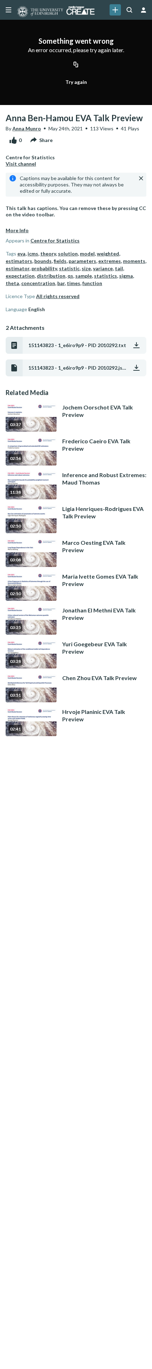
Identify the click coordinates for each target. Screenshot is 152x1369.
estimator (17, 268)
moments (134, 261)
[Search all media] (129, 10)
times (73, 283)
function (92, 283)
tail (119, 268)
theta (12, 283)
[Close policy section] (141, 178)
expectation (20, 276)
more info (17, 230)
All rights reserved (58, 296)
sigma (126, 276)
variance (103, 268)
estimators (19, 261)
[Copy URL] (76, 65)
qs (70, 276)
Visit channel (21, 164)
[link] (115, 10)
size (86, 268)
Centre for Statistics (55, 240)
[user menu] (143, 10)
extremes (109, 261)
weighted (108, 254)
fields (60, 261)
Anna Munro (26, 128)
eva (21, 254)
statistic (69, 268)
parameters (82, 261)
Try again (76, 82)
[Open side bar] (8, 10)
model (87, 254)
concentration (38, 283)
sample (83, 276)
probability (44, 268)
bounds (43, 261)
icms (33, 254)
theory (48, 254)
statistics (105, 276)
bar (61, 283)
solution (68, 254)
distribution (51, 276)
